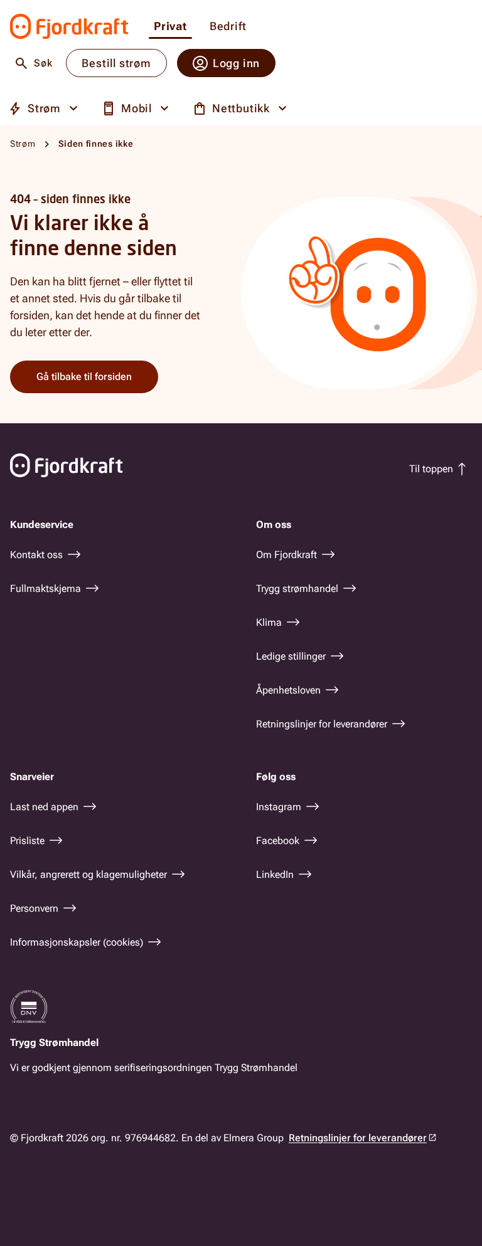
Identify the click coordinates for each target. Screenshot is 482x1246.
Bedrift (228, 27)
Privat (170, 27)
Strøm (23, 144)
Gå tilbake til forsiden (84, 377)
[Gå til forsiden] (69, 26)
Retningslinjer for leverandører (358, 1138)
